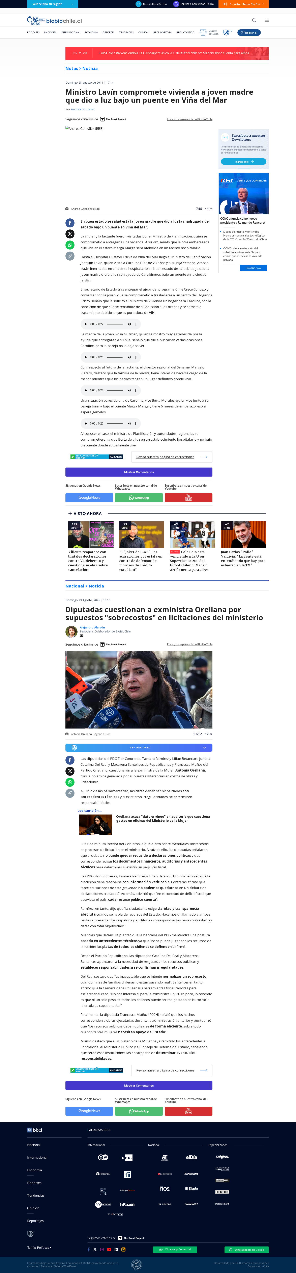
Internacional (70, 32)
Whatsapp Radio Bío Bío (249, 1250)
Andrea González (83, 109)
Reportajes (35, 1221)
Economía (91, 32)
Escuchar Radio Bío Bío (245, 4)
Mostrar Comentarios (139, 472)
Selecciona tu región (47, 4)
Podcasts (33, 32)
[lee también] (96, 825)
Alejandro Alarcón (92, 627)
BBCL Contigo (186, 32)
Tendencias (126, 32)
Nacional (50, 32)
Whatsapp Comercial (178, 1249)
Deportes (108, 32)
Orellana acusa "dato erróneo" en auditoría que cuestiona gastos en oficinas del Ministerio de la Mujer (163, 819)
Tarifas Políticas (38, 1247)
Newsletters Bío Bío (155, 4)
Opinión (143, 32)
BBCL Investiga (162, 32)
